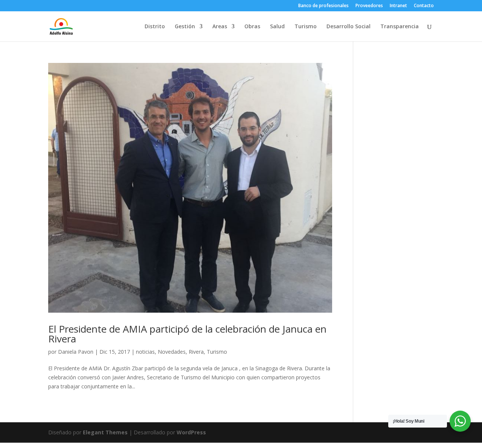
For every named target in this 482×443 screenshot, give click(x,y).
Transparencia (399, 27)
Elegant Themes (105, 432)
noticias (145, 351)
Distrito (155, 27)
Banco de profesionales (323, 6)
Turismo (305, 27)
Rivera (196, 351)
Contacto (424, 6)
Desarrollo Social (348, 27)
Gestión (185, 27)
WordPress (191, 432)
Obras (252, 27)
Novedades (172, 351)
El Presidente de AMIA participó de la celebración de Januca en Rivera (187, 333)
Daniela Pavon (75, 351)
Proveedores (369, 6)
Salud (277, 27)
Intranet (398, 6)
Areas (219, 27)
